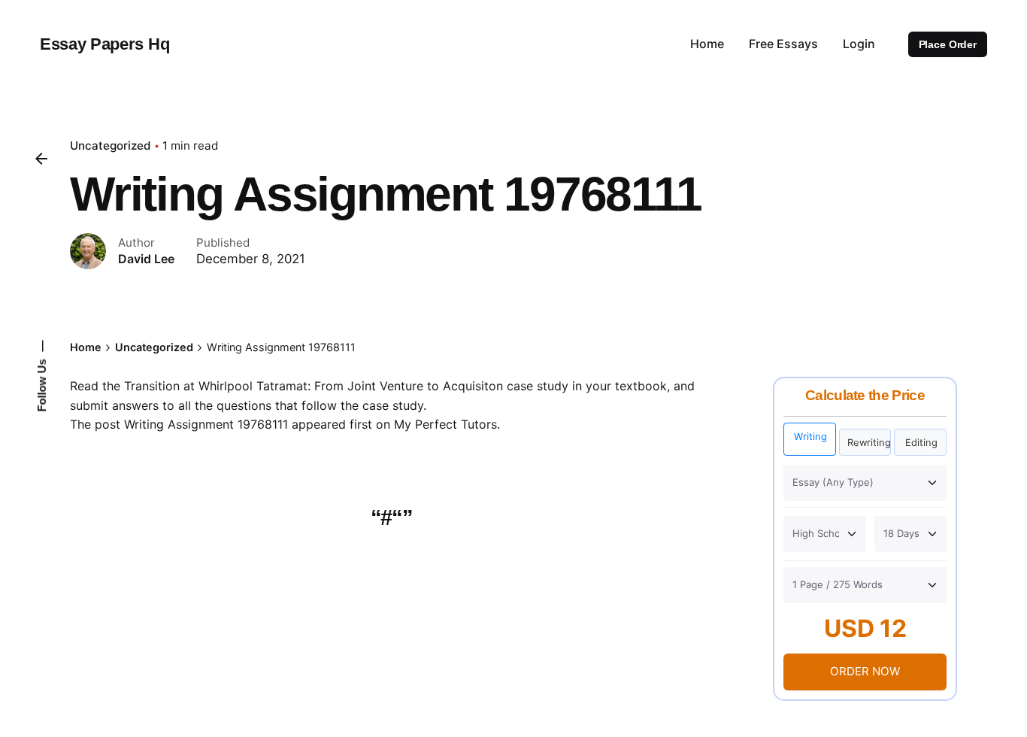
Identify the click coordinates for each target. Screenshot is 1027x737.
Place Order (948, 44)
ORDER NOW (865, 671)
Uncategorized (110, 145)
